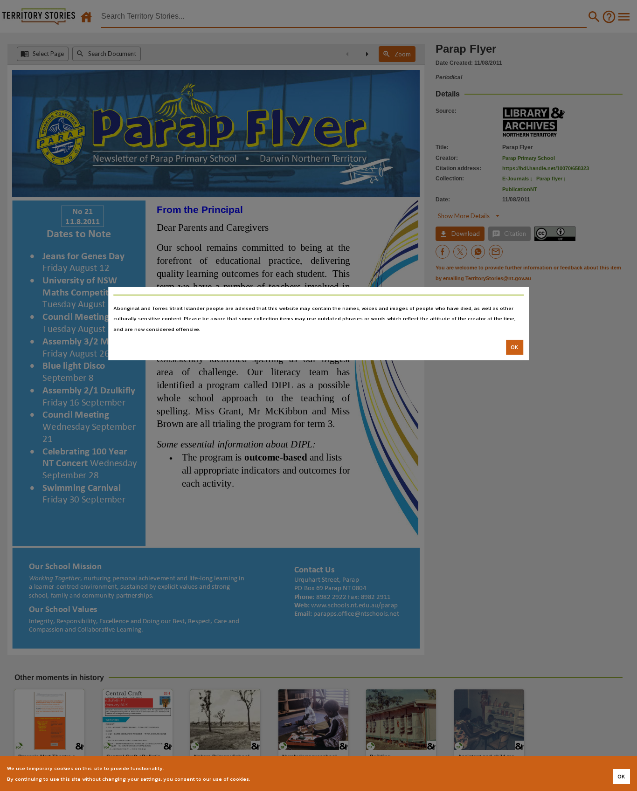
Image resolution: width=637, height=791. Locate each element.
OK (515, 347)
